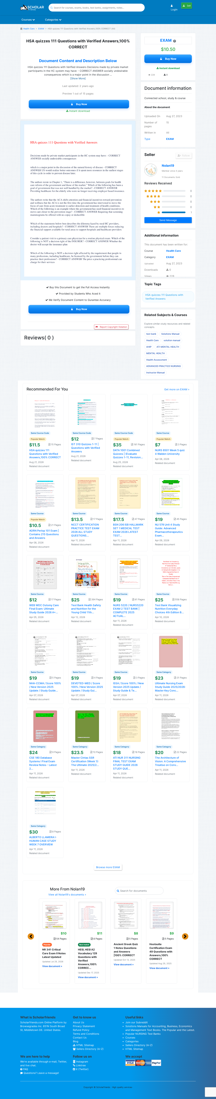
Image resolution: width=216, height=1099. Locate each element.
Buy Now (81, 104)
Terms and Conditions (86, 1033)
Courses (27, 19)
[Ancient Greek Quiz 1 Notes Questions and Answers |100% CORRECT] (126, 915)
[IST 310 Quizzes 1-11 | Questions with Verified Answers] (87, 412)
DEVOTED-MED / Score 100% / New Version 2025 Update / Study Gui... (87, 687)
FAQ (25, 1069)
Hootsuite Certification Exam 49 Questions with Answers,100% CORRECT (160, 951)
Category (150, 257)
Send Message (168, 220)
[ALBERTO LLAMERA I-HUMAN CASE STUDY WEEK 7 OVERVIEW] (45, 805)
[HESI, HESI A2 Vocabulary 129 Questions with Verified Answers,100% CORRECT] (90, 915)
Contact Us (79, 1037)
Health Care (28, 28)
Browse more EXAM (108, 867)
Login (174, 9)
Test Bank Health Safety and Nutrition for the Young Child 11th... (86, 609)
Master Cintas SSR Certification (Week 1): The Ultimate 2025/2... (85, 761)
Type (147, 138)
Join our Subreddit (136, 1022)
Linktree (80, 1065)
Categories (52, 19)
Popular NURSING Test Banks (142, 1033)
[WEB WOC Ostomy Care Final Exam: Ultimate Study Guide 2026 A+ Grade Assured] (45, 573)
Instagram (81, 1061)
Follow (185, 155)
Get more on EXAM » (176, 389)
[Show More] (78, 78)
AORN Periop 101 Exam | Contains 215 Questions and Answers (44, 534)
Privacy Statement (84, 1026)
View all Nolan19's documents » (67, 894)
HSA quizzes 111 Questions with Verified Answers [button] (164, 296)
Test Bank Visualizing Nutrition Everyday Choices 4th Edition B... (169, 609)
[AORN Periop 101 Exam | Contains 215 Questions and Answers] (45, 492)
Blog (75, 1041)
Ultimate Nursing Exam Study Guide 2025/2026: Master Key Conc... (170, 687)
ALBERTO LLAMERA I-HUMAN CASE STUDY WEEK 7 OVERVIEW (43, 841)
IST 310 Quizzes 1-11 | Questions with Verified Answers (85, 448)
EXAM (41, 28)
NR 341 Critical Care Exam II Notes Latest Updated (54, 953)
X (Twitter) (82, 1069)
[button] (30, 936)
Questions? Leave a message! (41, 1073)
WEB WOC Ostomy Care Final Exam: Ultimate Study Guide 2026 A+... (44, 609)
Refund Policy (81, 1030)
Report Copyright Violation (113, 327)
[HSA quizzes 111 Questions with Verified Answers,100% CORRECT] (45, 412)
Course (148, 250)
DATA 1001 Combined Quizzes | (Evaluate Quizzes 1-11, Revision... (128, 454)
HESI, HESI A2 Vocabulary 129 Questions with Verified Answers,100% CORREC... (87, 958)
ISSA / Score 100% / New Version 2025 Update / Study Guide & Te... (128, 687)
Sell (188, 5)
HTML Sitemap (84, 1045)
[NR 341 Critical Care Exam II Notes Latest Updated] (54, 915)
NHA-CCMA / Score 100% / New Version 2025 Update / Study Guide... (45, 687)
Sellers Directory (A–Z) (90, 1048)
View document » (52, 966)
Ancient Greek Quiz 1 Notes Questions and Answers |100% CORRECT (126, 950)
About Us (78, 1022)
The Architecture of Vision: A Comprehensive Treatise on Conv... (170, 761)
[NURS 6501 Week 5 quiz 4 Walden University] (171, 412)
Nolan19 (168, 165)
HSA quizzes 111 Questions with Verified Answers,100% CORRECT (45, 454)
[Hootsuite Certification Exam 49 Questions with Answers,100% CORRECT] (161, 915)
